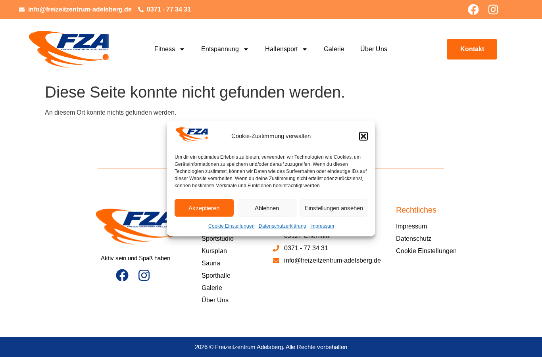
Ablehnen (267, 207)
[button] (363, 136)
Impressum (322, 226)
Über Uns (373, 49)
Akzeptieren (203, 207)
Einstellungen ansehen (334, 207)
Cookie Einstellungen (231, 226)
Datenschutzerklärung (282, 226)
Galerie (334, 49)
